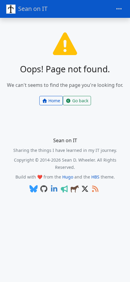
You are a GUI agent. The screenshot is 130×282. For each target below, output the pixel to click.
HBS (95, 177)
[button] (119, 271)
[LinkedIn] (54, 189)
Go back (80, 100)
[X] (84, 189)
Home (54, 100)
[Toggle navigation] (119, 9)
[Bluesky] (33, 189)
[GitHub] (43, 189)
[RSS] (95, 189)
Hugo (67, 177)
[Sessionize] (64, 189)
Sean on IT (32, 9)
